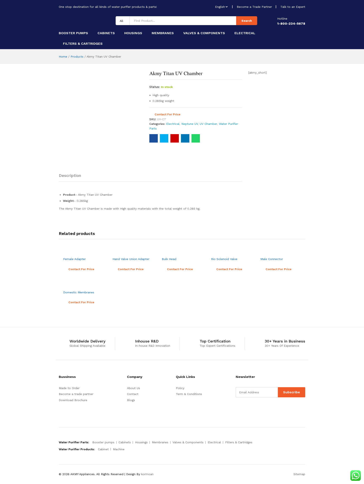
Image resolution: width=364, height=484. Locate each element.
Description (70, 176)
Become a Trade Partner (254, 6)
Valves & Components (204, 33)
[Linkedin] (243, 408)
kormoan (147, 474)
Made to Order (69, 388)
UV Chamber (208, 123)
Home (63, 56)
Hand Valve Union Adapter (130, 259)
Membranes (163, 33)
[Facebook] (237, 408)
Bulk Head (169, 259)
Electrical (244, 33)
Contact (132, 394)
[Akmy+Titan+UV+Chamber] (164, 138)
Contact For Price (168, 114)
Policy (180, 388)
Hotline (282, 18)
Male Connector (271, 259)
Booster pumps (73, 33)
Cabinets (106, 33)
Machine (118, 449)
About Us (133, 388)
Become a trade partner (76, 394)
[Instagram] (250, 408)
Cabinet (103, 449)
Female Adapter (74, 259)
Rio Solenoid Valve (224, 259)
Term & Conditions (189, 394)
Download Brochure (73, 400)
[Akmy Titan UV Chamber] (153, 138)
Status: (154, 87)
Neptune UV (189, 123)
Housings (133, 33)
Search (246, 20)
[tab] (72, 177)
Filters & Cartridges (83, 43)
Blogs (131, 400)
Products (77, 56)
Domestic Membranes (78, 292)
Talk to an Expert (292, 6)
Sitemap (299, 474)
